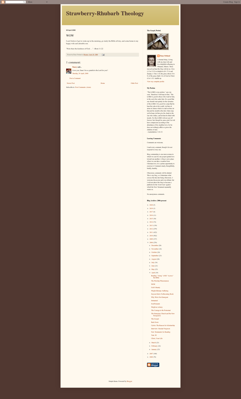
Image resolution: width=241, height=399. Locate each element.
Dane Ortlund (165, 56)
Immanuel (154, 300)
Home (103, 83)
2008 (151, 242)
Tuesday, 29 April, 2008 (80, 73)
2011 (151, 232)
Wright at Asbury (157, 307)
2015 (151, 218)
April (153, 272)
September (155, 255)
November (155, 249)
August (154, 259)
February (154, 346)
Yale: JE (154, 335)
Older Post (134, 83)
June (153, 266)
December (155, 245)
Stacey (74, 67)
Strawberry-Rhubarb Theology (105, 13)
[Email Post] (103, 55)
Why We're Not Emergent (159, 297)
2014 (151, 222)
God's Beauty (155, 287)
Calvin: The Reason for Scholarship (163, 325)
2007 (151, 353)
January (154, 349)
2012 (151, 229)
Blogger (129, 381)
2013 (151, 225)
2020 (151, 205)
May (153, 269)
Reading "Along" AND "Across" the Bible (162, 276)
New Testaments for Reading (160, 332)
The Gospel (155, 319)
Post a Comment (75, 78)
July (153, 262)
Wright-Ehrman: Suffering (159, 291)
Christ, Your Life (156, 338)
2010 (151, 235)
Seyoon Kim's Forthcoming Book (162, 294)
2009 (151, 239)
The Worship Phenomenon (160, 281)
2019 (151, 208)
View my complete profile (155, 81)
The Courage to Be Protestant (161, 310)
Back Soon (154, 322)
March (153, 342)
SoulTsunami (155, 304)
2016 (151, 215)
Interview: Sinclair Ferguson (160, 328)
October (154, 252)
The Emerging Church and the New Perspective (163, 314)
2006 (151, 357)
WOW (153, 284)
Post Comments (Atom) (83, 87)
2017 (151, 212)
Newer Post (71, 83)
